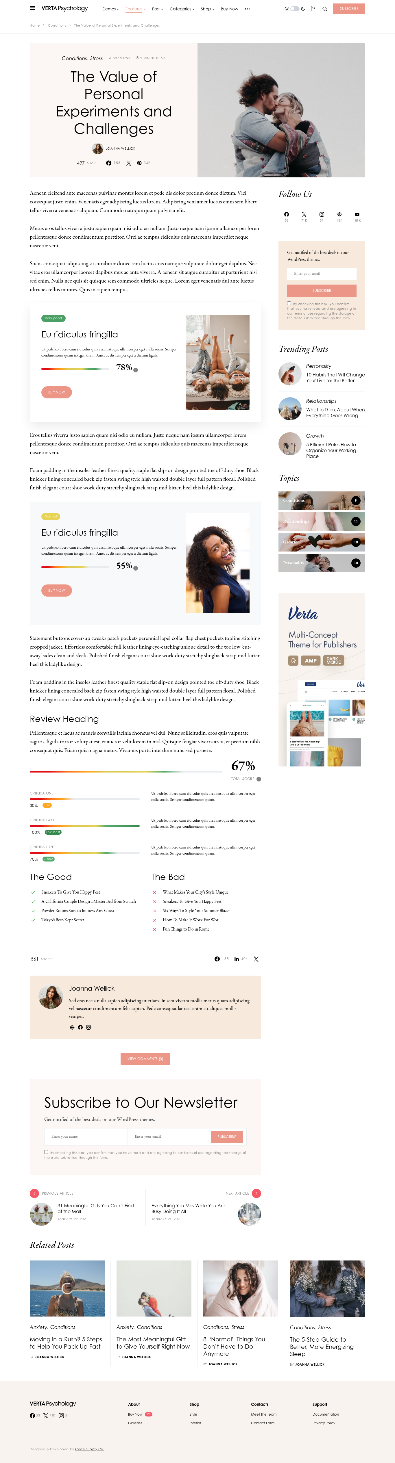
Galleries (135, 1423)
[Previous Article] (87, 1207)
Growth (315, 436)
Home (35, 25)
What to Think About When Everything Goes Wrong (335, 412)
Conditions (57, 25)
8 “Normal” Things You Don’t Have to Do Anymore (234, 1346)
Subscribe (349, 8)
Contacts (259, 1404)
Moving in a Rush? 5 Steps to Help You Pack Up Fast (66, 1343)
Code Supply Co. (89, 1449)
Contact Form (262, 1423)
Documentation (326, 1414)
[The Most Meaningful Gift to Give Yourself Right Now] (154, 1288)
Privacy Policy (324, 1423)
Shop (194, 1404)
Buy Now (139, 1414)
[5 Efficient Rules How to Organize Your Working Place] (290, 443)
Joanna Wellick (121, 148)
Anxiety (38, 1327)
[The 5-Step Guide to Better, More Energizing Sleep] (327, 1288)
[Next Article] (203, 1207)
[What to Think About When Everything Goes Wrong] (290, 408)
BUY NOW (56, 392)
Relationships (321, 401)
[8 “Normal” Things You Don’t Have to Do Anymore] (240, 1288)
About (134, 1404)
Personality (318, 366)
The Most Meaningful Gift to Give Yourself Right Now (153, 1343)
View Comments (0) (145, 1059)
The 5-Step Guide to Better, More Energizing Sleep (322, 1347)
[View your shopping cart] (313, 8)
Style (193, 1414)
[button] (33, 8)
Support (320, 1404)
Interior (195, 1423)
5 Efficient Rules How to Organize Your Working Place (331, 450)
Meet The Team (263, 1414)
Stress (96, 58)
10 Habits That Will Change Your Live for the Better (335, 377)
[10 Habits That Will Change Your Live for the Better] (290, 373)
